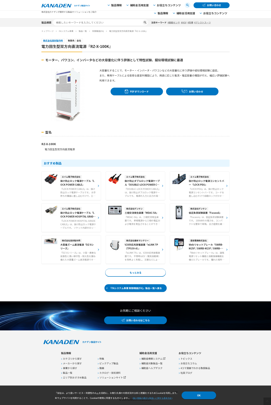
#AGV (183, 22)
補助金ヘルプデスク (151, 368)
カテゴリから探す (72, 358)
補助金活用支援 (139, 5)
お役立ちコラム (189, 363)
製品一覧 (83, 31)
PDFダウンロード (139, 91)
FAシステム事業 (66, 31)
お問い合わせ (214, 5)
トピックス (186, 358)
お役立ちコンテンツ (169, 5)
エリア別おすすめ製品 (74, 377)
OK (199, 395)
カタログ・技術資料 (110, 372)
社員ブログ (186, 372)
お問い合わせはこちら (138, 320)
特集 (101, 358)
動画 (101, 368)
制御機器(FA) (98, 31)
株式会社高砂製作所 (53, 40)
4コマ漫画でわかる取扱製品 (195, 368)
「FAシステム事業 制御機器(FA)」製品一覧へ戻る (135, 288)
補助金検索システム (151, 358)
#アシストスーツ (202, 22)
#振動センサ (174, 22)
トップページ (47, 31)
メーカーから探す (72, 363)
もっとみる (135, 272)
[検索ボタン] (187, 5)
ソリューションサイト (111, 377)
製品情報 (116, 5)
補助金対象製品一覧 (151, 363)
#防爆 (190, 22)
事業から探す (70, 368)
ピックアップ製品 (108, 363)
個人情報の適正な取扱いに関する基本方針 (152, 398)
